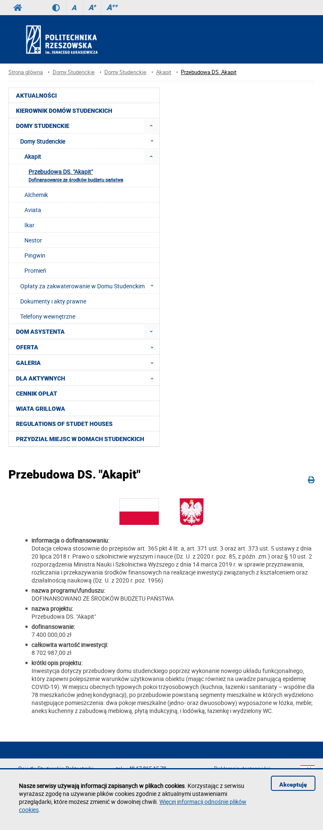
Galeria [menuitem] (28, 362)
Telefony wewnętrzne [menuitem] (47, 316)
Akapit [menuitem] (32, 156)
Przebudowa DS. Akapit (208, 72)
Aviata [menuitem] (32, 210)
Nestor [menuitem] (33, 240)
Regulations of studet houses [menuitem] (64, 423)
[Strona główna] (84, 39)
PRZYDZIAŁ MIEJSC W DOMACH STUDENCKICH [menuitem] (80, 439)
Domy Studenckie (74, 72)
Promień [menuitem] (35, 270)
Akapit (163, 72)
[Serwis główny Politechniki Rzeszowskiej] (17, 7)
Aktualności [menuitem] (36, 95)
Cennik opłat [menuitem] (36, 393)
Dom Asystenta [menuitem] (40, 331)
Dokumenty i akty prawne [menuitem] (53, 301)
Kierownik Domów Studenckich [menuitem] (64, 110)
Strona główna (25, 72)
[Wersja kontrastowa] (59, 7)
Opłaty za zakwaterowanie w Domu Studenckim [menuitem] (82, 286)
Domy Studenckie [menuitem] (42, 125)
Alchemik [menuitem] (36, 195)
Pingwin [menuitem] (34, 255)
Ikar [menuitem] (29, 225)
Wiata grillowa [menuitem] (40, 408)
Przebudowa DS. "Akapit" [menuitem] (76, 175)
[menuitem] (151, 125)
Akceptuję (293, 784)
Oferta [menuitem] (27, 347)
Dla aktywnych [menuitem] (40, 378)
